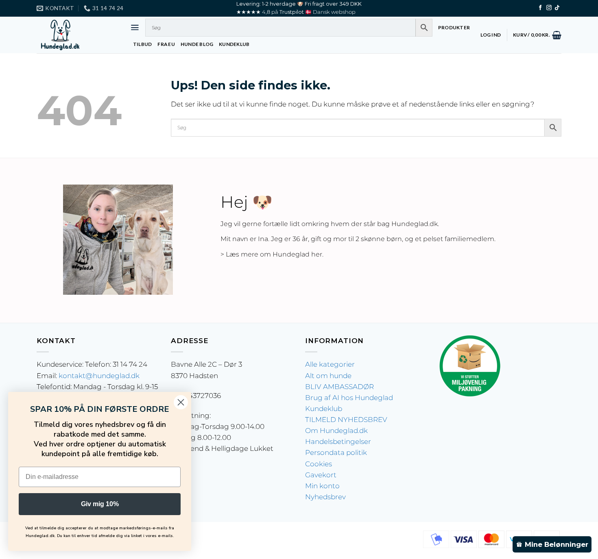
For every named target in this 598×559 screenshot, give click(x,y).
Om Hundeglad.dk (336, 430)
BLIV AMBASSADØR (339, 387)
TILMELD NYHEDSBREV (346, 419)
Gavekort (320, 475)
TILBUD (142, 44)
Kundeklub (323, 409)
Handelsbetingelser (338, 441)
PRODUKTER (454, 27)
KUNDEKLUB (234, 44)
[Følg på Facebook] (540, 8)
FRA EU (166, 44)
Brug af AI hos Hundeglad (349, 398)
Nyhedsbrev (325, 497)
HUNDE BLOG (197, 44)
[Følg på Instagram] (549, 8)
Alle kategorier (330, 364)
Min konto (322, 486)
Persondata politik (336, 452)
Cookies (318, 464)
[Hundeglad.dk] (77, 35)
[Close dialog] (181, 402)
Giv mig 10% (100, 503)
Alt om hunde (328, 376)
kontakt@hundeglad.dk (99, 376)
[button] (135, 27)
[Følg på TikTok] (557, 8)
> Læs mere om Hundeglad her (271, 254)
